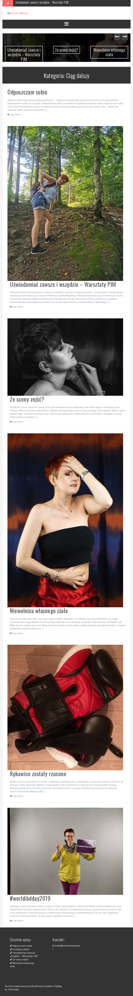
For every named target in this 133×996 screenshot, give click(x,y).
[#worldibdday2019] (65, 851)
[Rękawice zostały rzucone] (65, 707)
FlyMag (58, 986)
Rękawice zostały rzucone (38, 773)
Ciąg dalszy (15, 114)
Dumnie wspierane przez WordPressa (24, 986)
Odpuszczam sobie (27, 91)
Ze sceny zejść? (24, 3)
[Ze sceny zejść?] (65, 357)
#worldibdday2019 (30, 898)
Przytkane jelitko (21, 949)
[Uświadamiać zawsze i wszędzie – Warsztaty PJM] (65, 203)
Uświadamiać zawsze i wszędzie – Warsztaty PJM (24, 54)
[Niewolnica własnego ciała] (65, 520)
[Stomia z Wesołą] (17, 13)
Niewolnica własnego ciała (109, 52)
